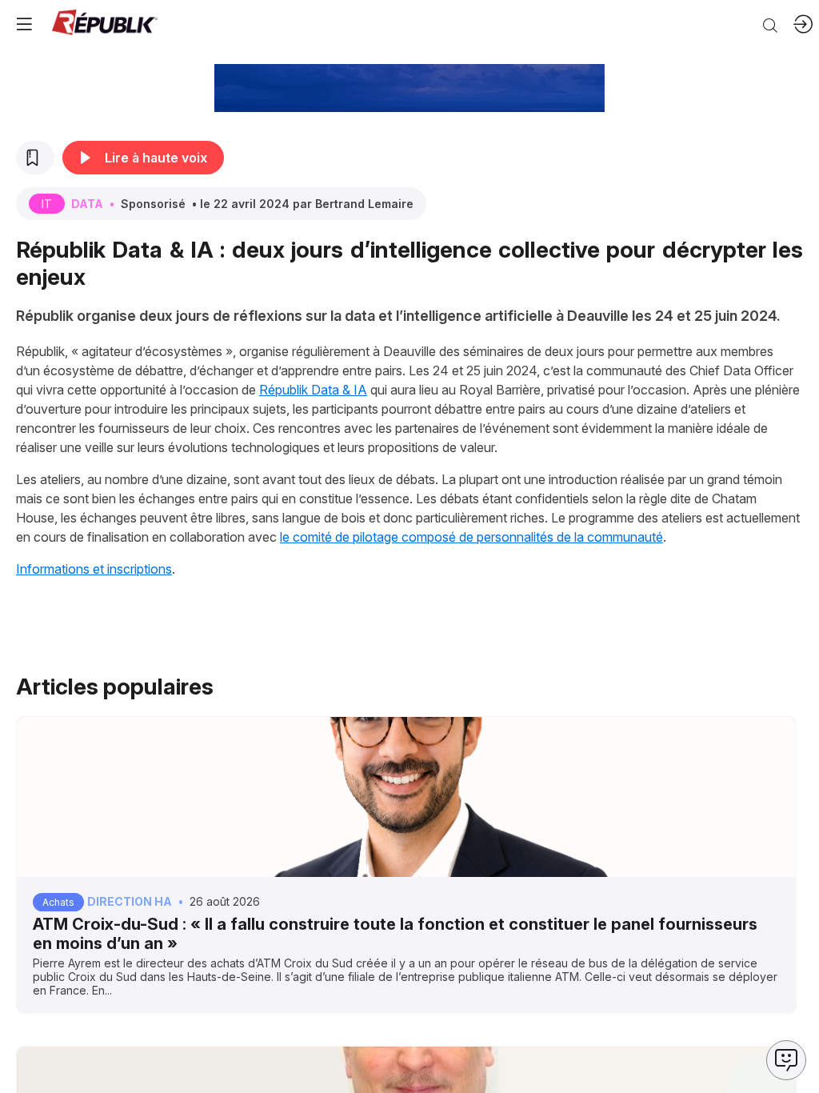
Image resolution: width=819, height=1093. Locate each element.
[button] (24, 24)
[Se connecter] (803, 24)
